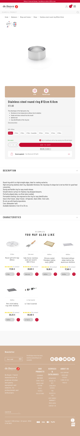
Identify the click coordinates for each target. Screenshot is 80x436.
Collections (40, 393)
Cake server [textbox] (27, 274)
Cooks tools (40, 380)
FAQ (52, 391)
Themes (40, 391)
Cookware (40, 375)
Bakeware (40, 378)
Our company (65, 372)
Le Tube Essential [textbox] (29, 320)
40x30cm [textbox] (45, 274)
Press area (52, 403)
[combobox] (10, 274)
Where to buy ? (45, 149)
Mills (40, 388)
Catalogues (52, 378)
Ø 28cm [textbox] (8, 274)
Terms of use (64, 380)
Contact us (52, 406)
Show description (12, 122)
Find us (64, 383)
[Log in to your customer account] (66, 6)
